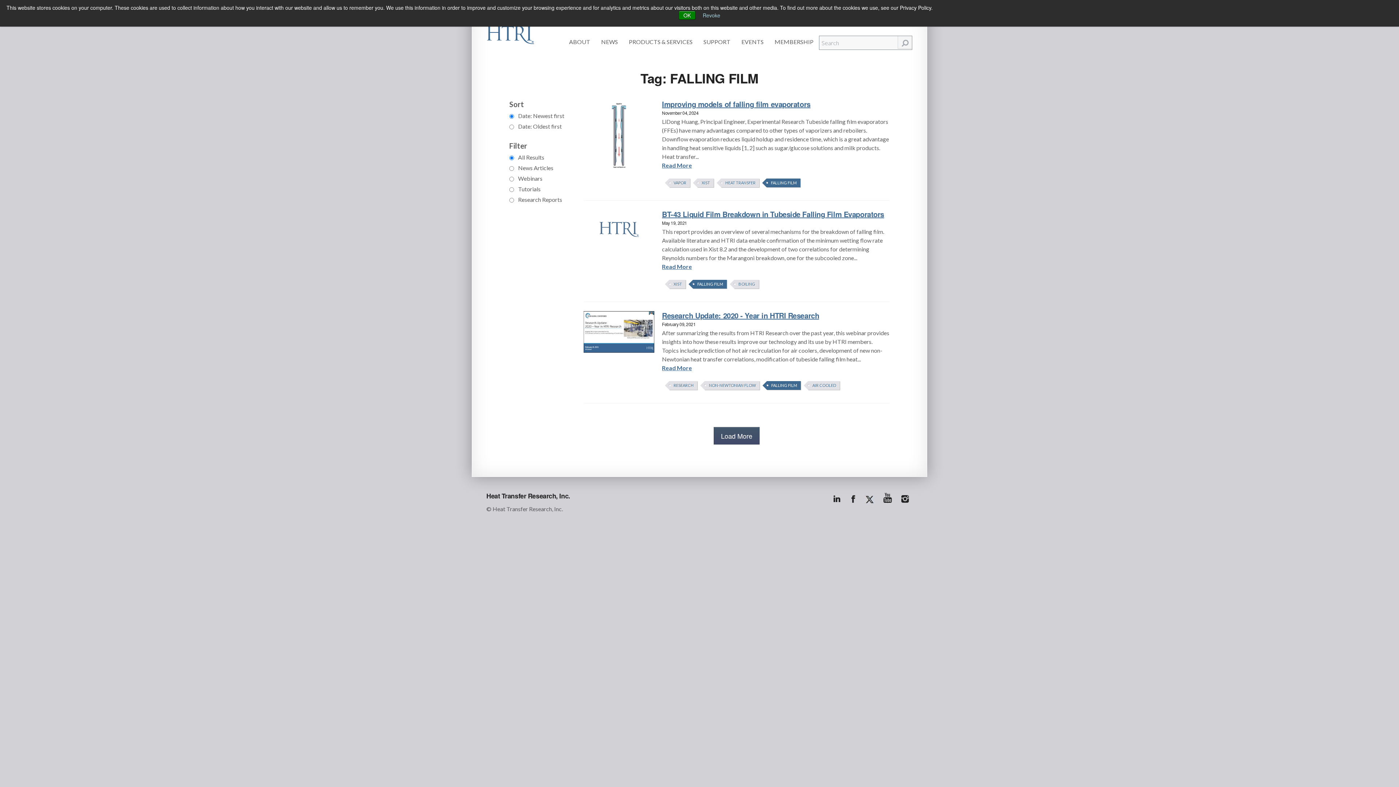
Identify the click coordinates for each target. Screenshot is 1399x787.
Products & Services (661, 41)
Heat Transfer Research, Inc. (528, 496)
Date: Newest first (540, 115)
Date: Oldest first (539, 126)
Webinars (529, 178)
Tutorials (529, 188)
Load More (736, 436)
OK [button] (687, 15)
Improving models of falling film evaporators (736, 104)
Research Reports (539, 199)
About (579, 41)
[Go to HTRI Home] (510, 33)
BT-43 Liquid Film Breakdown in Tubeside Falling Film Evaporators (773, 214)
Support (717, 41)
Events (752, 41)
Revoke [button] (711, 15)
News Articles (535, 167)
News (609, 41)
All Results (530, 157)
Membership (794, 41)
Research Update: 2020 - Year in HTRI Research (740, 315)
